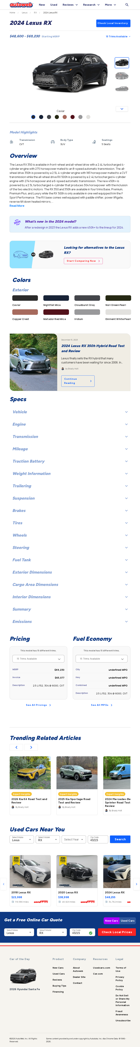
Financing (58, 991)
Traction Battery (28, 461)
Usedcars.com (101, 967)
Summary (21, 609)
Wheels (19, 535)
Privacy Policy (120, 978)
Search (120, 839)
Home (12, 12)
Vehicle (19, 411)
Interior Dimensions (31, 596)
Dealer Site (79, 976)
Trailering (21, 485)
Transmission (25, 436)
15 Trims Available (116, 36)
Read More (17, 206)
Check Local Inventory (112, 23)
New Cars (111, 920)
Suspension (23, 498)
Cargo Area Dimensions (35, 584)
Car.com (98, 973)
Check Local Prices (117, 932)
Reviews (57, 979)
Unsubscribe (123, 1020)
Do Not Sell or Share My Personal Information (122, 1000)
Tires (17, 522)
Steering (20, 547)
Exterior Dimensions (32, 572)
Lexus (24, 12)
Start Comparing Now (81, 260)
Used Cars (128, 920)
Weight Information (31, 473)
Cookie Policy (120, 988)
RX (35, 12)
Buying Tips (59, 985)
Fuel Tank (21, 559)
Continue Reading (70, 381)
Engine (19, 424)
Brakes (18, 510)
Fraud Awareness (122, 1013)
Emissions (22, 621)
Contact (77, 982)
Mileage (20, 448)
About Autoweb (78, 969)
